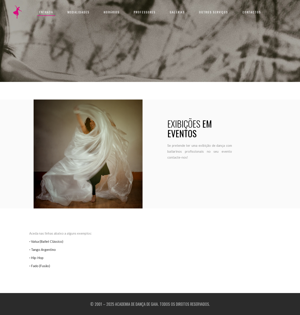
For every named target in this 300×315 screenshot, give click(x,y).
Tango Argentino (43, 250)
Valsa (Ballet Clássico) (47, 241)
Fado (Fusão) (40, 266)
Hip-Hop (37, 258)
